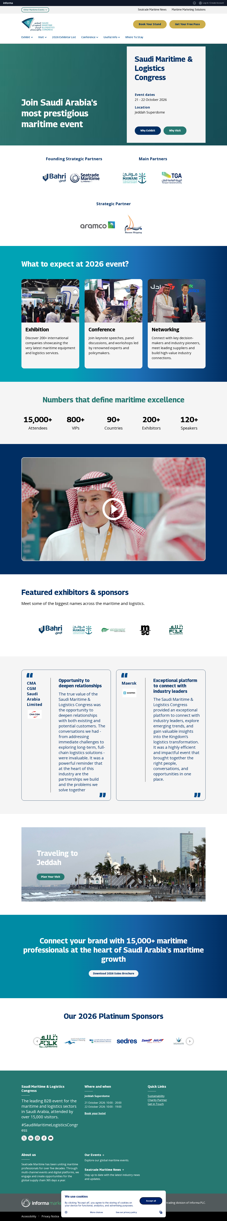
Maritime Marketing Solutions (189, 9)
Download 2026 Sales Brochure (113, 973)
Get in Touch (156, 1104)
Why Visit (175, 130)
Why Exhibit (147, 130)
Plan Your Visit (50, 876)
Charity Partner (157, 1100)
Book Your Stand (150, 24)
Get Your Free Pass (187, 24)
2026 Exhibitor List (64, 37)
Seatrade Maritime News (152, 9)
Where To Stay (134, 37)
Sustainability (156, 1096)
